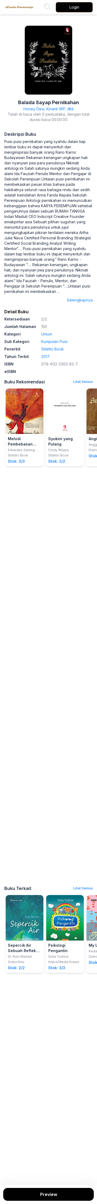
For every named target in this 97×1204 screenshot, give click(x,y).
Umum (46, 334)
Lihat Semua (83, 382)
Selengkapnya (80, 300)
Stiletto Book (52, 349)
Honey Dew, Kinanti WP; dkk (48, 109)
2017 (45, 356)
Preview (48, 1194)
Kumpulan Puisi (54, 341)
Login (74, 7)
